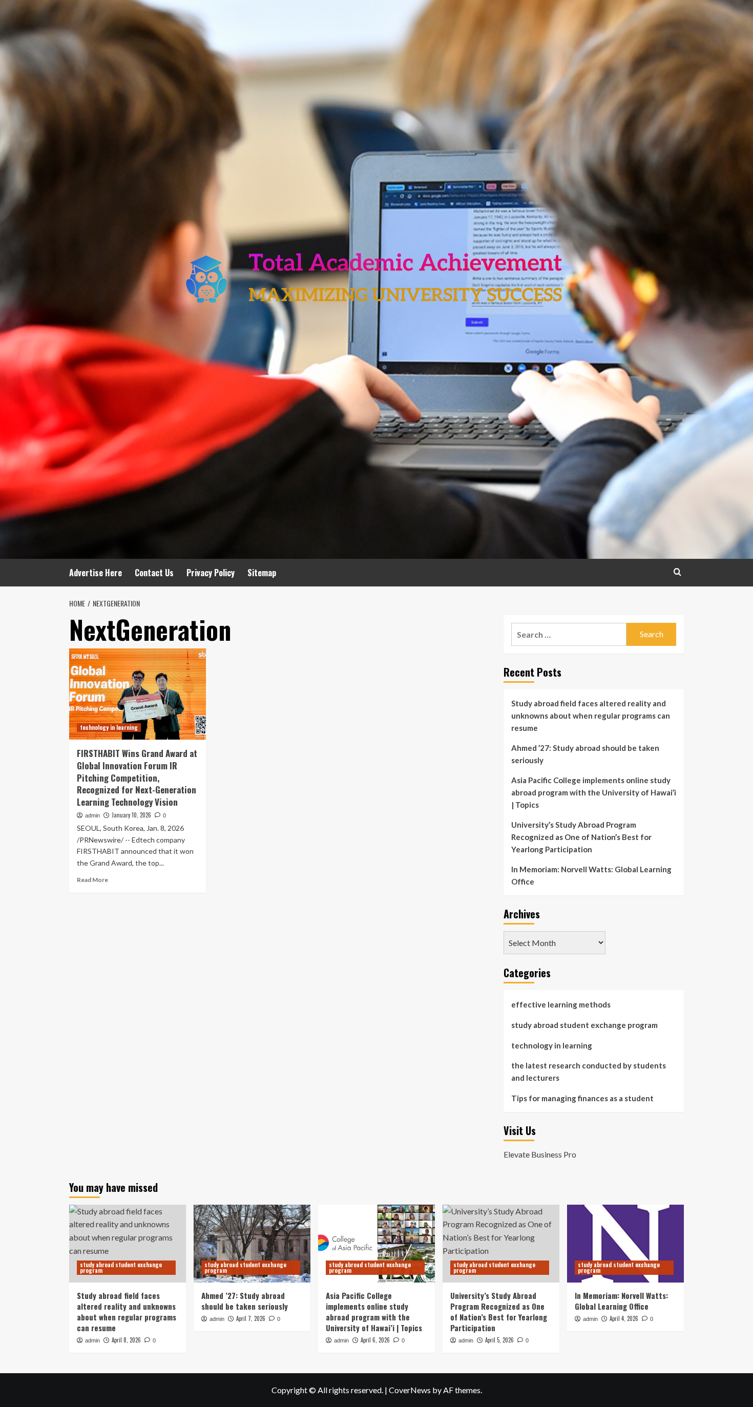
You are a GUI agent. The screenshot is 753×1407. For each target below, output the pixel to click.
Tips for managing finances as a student (582, 1098)
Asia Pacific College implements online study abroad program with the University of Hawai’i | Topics (593, 792)
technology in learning (109, 727)
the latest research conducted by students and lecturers (588, 1071)
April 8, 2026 (126, 1340)
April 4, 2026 (624, 1318)
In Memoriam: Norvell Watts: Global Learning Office (591, 875)
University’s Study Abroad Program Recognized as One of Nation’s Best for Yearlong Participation (581, 837)
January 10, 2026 (131, 815)
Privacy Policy (210, 572)
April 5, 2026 (499, 1340)
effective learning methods (561, 1004)
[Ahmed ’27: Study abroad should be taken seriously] (252, 1244)
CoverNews (410, 1390)
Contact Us (154, 572)
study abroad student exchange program (584, 1025)
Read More (92, 880)
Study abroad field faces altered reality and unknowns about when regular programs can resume (590, 715)
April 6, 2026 (375, 1340)
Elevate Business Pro (540, 1154)
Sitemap (261, 572)
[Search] (677, 572)
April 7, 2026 (250, 1318)
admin (92, 815)
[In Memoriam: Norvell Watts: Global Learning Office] (625, 1244)
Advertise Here (95, 572)
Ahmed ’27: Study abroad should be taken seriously (585, 754)
